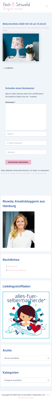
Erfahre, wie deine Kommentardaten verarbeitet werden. (24, 173)
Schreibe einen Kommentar (14, 28)
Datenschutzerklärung (17, 270)
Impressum (12, 266)
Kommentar (10, 102)
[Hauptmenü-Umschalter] (47, 6)
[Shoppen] (26, 315)
